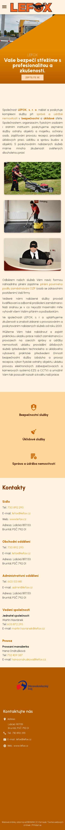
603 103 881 (15, 581)
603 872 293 (15, 624)
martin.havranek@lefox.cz (28, 628)
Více (34, 409)
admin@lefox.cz (22, 587)
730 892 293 (16, 507)
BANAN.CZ (32, 822)
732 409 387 (15, 655)
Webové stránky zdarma (13, 822)
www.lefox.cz (18, 519)
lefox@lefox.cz (21, 513)
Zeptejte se (32, 77)
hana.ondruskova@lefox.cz (29, 659)
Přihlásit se (36, 825)
